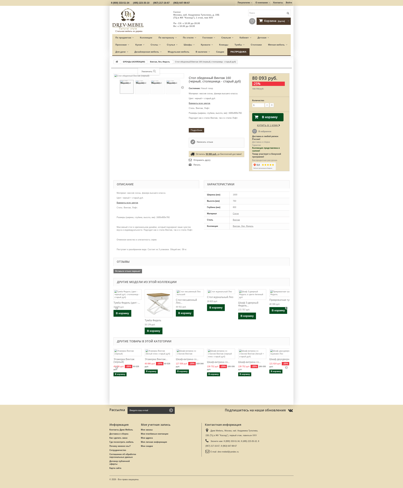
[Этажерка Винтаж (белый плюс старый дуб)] (159, 352)
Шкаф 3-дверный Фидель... (248, 304)
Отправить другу (201, 160)
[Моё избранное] (252, 21)
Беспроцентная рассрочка (264, 160)
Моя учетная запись (155, 424)
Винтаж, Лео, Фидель (160, 62)
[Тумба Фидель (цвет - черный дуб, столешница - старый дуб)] (128, 294)
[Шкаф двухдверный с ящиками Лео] (283, 352)
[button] (124, 37)
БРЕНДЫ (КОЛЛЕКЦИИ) (134, 62)
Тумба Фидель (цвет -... (127, 302)
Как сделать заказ (118, 438)
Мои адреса (147, 438)
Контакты (278, 2)
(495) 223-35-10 (141, 2)
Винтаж (236, 220)
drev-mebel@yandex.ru (228, 452)
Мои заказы (147, 430)
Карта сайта (115, 468)
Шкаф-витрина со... (187, 359)
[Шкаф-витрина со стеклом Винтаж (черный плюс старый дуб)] (221, 354)
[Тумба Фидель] (159, 303)
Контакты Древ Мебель (121, 430)
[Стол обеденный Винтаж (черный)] (127, 87)
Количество (258, 100)
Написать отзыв (204, 142)
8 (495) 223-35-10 (249, 441)
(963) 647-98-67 (181, 2)
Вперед (182, 87)
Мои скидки (147, 446)
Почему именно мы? (120, 446)
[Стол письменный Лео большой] (190, 293)
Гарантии (256, 145)
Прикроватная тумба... (282, 300)
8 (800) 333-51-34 (120, 2)
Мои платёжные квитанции (154, 434)
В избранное (264, 131)
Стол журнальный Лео (220, 297)
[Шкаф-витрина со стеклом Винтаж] (190, 352)
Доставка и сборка (261, 142)
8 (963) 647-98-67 (229, 446)
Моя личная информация (154, 442)
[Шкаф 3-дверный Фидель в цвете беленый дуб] (252, 294)
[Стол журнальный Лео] (221, 291)
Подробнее (196, 130)
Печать (197, 165)
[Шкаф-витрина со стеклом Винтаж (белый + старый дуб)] (252, 354)
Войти (289, 2)
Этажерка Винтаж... (156, 359)
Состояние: (194, 88)
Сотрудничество (117, 450)
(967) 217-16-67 (161, 2)
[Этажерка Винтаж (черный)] (128, 352)
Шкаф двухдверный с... (282, 359)
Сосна (236, 213)
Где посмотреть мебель (121, 442)
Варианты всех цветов (199, 103)
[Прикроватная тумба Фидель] (283, 293)
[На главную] (117, 62)
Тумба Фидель (153, 320)
